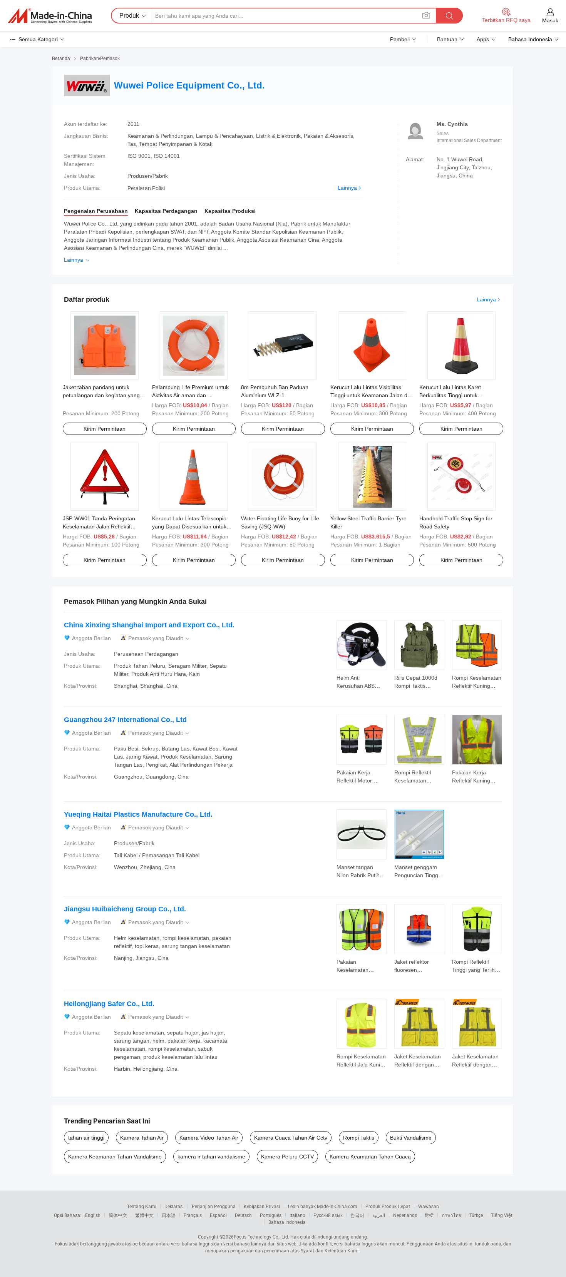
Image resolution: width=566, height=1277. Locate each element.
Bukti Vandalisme (411, 1138)
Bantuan (447, 39)
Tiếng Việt (501, 1215)
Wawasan (428, 1206)
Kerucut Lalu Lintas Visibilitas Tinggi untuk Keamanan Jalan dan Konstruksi (372, 395)
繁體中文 (144, 1215)
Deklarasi (174, 1206)
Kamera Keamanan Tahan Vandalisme (115, 1156)
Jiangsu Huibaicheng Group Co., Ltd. (125, 909)
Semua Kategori (38, 39)
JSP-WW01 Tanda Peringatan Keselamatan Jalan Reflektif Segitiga (99, 526)
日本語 (169, 1215)
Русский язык (327, 1215)
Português (270, 1215)
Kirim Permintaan (105, 429)
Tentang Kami (141, 1206)
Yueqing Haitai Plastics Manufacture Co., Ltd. (138, 814)
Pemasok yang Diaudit (159, 638)
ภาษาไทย (451, 1215)
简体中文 (118, 1215)
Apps (483, 39)
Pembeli (400, 39)
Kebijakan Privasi (262, 1206)
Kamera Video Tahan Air (208, 1138)
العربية (378, 1215)
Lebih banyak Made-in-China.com (322, 1206)
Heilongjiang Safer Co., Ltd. (109, 1004)
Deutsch (243, 1215)
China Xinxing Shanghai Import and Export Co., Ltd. (149, 625)
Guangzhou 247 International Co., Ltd (125, 720)
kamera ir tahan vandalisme (211, 1156)
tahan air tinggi (86, 1138)
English (92, 1215)
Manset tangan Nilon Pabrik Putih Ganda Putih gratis (359, 875)
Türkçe (476, 1215)
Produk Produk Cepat (387, 1206)
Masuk (550, 20)
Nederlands (405, 1215)
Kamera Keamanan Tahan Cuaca (370, 1156)
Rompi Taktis (358, 1138)
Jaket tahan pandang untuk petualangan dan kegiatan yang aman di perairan (101, 395)
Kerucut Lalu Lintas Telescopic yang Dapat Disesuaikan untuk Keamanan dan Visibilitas (189, 526)
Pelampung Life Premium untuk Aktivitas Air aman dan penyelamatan (190, 395)
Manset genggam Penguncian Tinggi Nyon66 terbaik (416, 875)
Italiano (297, 1215)
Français (193, 1215)
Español (218, 1215)
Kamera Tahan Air (142, 1138)
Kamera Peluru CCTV (287, 1156)
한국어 (357, 1215)
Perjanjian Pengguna (214, 1206)
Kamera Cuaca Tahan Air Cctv (290, 1138)
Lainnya (347, 188)
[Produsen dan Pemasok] (50, 16)
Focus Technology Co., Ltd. (261, 1237)
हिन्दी (429, 1215)
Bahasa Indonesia (287, 1222)
